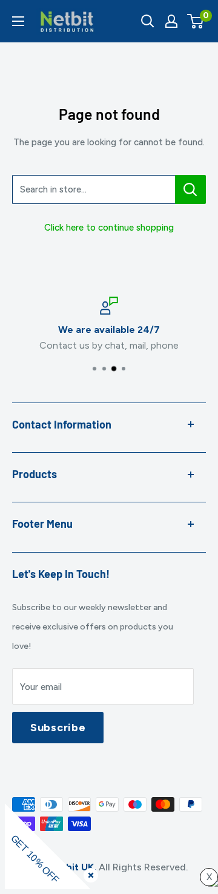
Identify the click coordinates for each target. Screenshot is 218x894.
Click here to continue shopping (109, 227)
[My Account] (171, 21)
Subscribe (57, 727)
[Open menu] (18, 21)
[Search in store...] (190, 189)
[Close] (88, 873)
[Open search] (147, 21)
